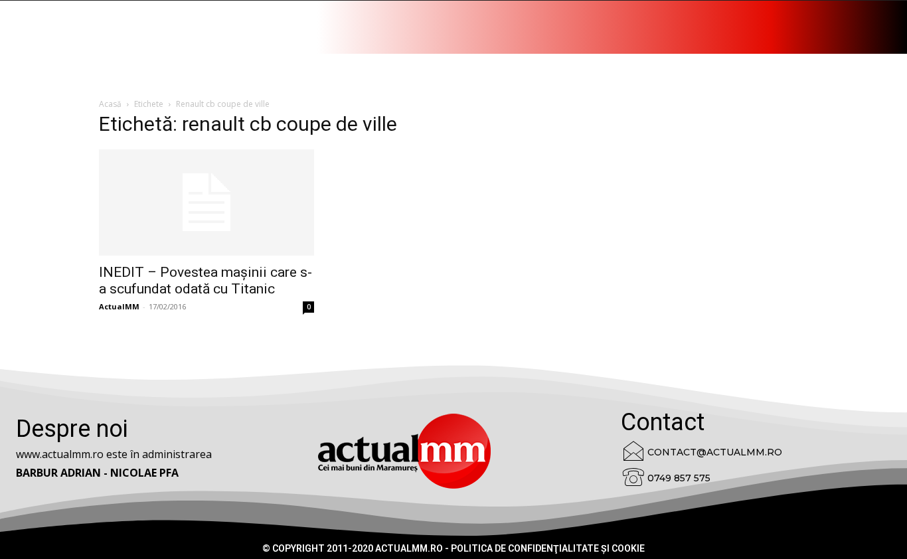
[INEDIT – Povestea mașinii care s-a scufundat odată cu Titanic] (206, 202)
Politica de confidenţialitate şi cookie (548, 548)
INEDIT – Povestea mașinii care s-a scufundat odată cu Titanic (205, 280)
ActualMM (119, 306)
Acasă (110, 104)
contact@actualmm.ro (714, 452)
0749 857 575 (678, 478)
